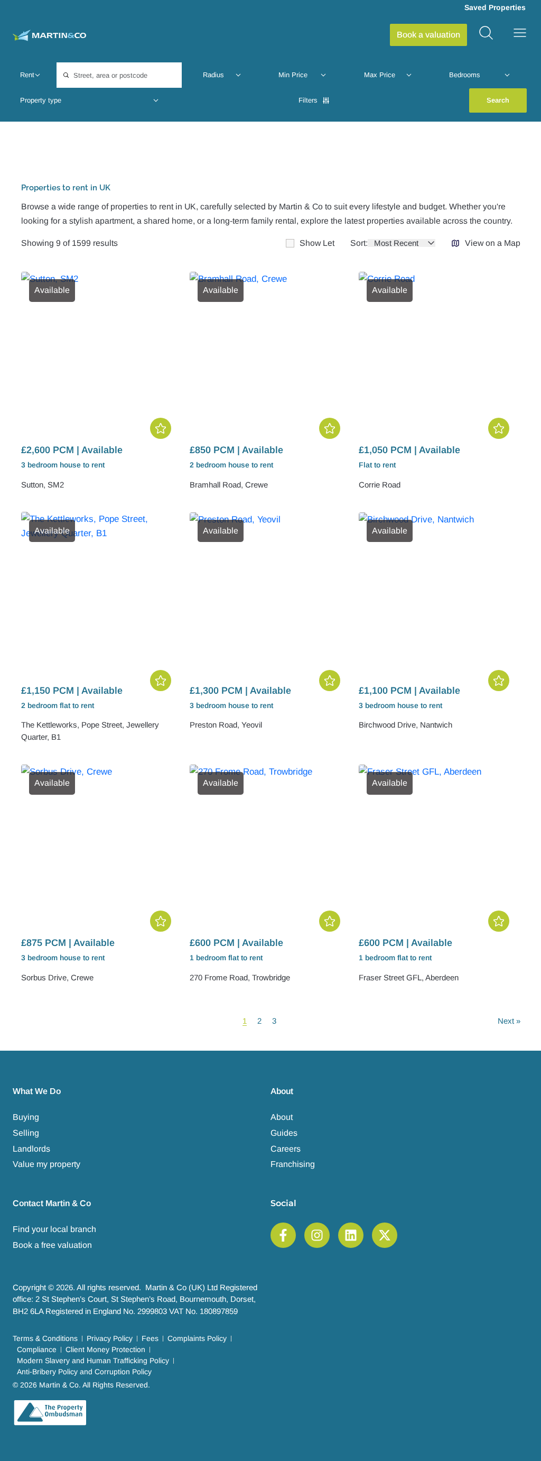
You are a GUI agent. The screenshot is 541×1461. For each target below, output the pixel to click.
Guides (283, 1132)
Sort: (359, 243)
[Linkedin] (350, 1235)
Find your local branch (54, 1229)
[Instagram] (317, 1235)
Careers (285, 1148)
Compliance (37, 1349)
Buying (26, 1117)
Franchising (292, 1164)
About (281, 1117)
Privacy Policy (110, 1338)
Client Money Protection (105, 1349)
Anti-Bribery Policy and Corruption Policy (84, 1371)
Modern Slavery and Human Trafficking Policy (93, 1360)
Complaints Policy (197, 1338)
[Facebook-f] (283, 1235)
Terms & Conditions (45, 1338)
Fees (150, 1338)
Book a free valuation (52, 1245)
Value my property (46, 1164)
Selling (26, 1132)
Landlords (31, 1148)
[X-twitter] (384, 1235)
